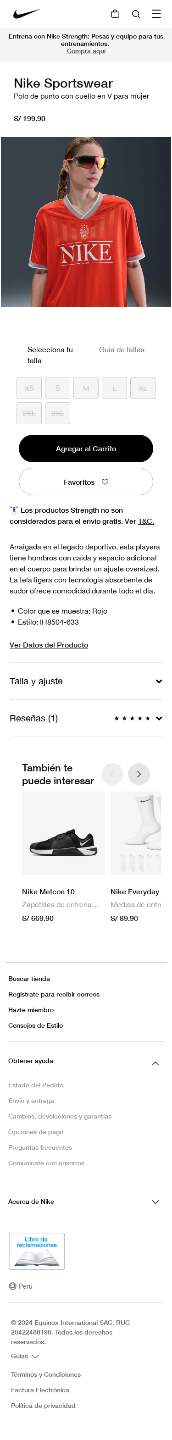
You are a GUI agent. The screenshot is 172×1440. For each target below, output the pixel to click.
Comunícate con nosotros (46, 1163)
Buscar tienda (29, 978)
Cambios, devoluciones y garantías (59, 1116)
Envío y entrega (31, 1100)
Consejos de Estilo (35, 1025)
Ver (139, 520)
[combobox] (137, 14)
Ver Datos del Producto (49, 644)
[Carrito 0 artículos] (115, 14)
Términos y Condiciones (46, 1374)
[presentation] (139, 774)
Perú (26, 1285)
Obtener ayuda (30, 1060)
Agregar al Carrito (86, 448)
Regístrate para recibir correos (54, 994)
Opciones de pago (35, 1131)
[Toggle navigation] (157, 14)
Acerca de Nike (31, 1201)
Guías (20, 1355)
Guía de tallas (121, 349)
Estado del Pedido (35, 1085)
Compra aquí (86, 51)
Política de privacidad (43, 1405)
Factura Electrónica (40, 1390)
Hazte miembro (31, 1010)
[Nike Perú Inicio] (27, 14)
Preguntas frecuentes (40, 1147)
